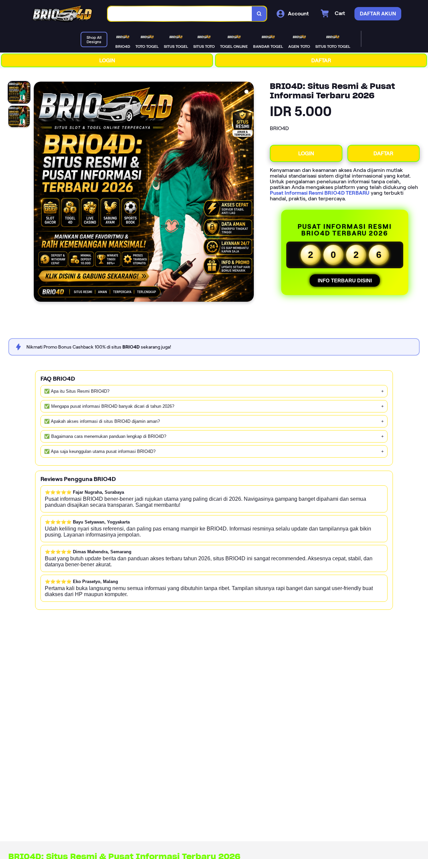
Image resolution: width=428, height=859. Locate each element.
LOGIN (107, 60)
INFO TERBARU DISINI (345, 280)
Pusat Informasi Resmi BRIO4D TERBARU (319, 193)
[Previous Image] (39, 192)
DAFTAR (321, 60)
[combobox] (180, 13)
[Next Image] (248, 192)
